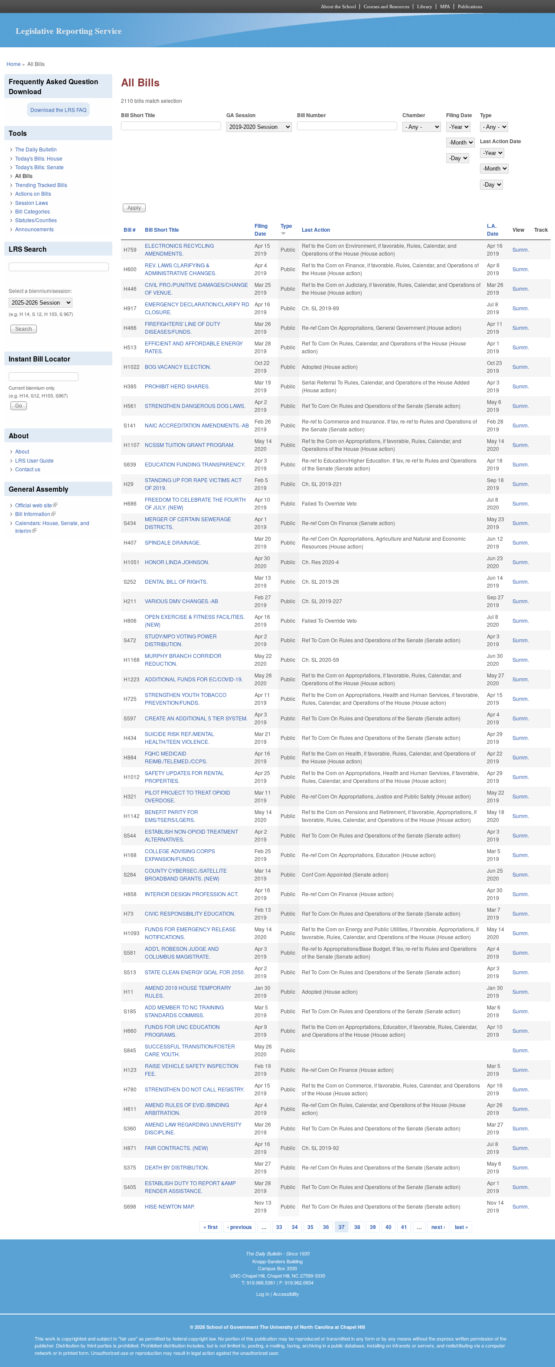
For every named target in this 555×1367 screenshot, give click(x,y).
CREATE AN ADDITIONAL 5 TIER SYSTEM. (196, 718)
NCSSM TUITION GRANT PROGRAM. (190, 444)
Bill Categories (32, 211)
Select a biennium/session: (40, 290)
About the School (338, 6)
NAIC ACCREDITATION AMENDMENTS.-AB (197, 425)
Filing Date (459, 115)
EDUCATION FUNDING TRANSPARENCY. (195, 464)
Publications (470, 6)
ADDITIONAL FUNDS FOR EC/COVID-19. (194, 679)
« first (210, 1227)
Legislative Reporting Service (69, 31)
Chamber (413, 115)
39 (373, 1227)
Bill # (130, 229)
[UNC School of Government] (162, 6)
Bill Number (311, 115)
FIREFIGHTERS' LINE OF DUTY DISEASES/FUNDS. (182, 327)
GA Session (240, 115)
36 (326, 1227)
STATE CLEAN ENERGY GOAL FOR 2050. (195, 972)
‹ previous (239, 1227)
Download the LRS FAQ (58, 109)
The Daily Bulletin (36, 149)
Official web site (36, 505)
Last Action (316, 229)
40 (388, 1227)
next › (438, 1227)
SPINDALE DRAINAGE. (173, 542)
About (22, 451)
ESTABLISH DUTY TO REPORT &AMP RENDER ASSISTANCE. (190, 1186)
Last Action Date (500, 141)
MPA (445, 6)
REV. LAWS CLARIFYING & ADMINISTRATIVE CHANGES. (180, 268)
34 (295, 1227)
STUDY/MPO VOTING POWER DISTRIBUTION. (181, 639)
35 (310, 1227)
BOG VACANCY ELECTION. (178, 366)
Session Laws (31, 202)
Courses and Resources (386, 6)
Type (486, 115)
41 (404, 1227)
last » (461, 1227)
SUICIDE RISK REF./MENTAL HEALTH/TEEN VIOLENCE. (179, 737)
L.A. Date (493, 229)
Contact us (27, 469)
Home (14, 63)
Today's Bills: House (38, 158)
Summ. (521, 249)
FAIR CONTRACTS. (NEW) (176, 1147)
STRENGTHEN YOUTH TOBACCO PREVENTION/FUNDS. (185, 698)
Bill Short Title (138, 115)
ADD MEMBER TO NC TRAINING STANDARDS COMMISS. (184, 1011)
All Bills (24, 175)
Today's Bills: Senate (39, 167)
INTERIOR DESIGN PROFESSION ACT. (191, 893)
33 (279, 1227)
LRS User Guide (34, 460)
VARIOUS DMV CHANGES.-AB (181, 601)
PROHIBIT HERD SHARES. (177, 386)
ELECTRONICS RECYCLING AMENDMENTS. (179, 249)
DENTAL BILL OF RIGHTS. (176, 581)
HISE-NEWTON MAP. (170, 1206)
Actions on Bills (33, 193)
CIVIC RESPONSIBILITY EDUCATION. (190, 913)
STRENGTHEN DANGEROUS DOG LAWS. (195, 405)
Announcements (34, 229)
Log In (262, 1293)
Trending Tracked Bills (41, 184)
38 (357, 1227)
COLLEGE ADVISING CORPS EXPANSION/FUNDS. (180, 854)
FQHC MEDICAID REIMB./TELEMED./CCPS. (176, 757)
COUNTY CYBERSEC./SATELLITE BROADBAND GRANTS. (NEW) (186, 874)
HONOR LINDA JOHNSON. (177, 561)
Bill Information (35, 513)
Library (424, 6)
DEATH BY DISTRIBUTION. (177, 1167)
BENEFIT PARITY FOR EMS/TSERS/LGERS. (171, 815)
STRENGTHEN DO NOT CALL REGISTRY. (195, 1089)
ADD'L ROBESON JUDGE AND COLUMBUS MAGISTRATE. (182, 952)
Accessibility (286, 1293)
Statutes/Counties (36, 219)
